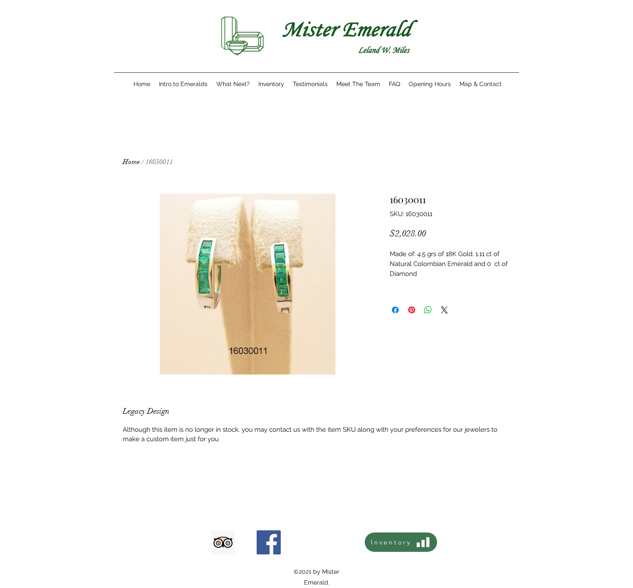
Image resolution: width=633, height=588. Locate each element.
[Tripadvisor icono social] (223, 542)
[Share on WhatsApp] (428, 310)
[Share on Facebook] (395, 310)
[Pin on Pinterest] (411, 310)
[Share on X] (444, 310)
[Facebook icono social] (269, 542)
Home (131, 162)
